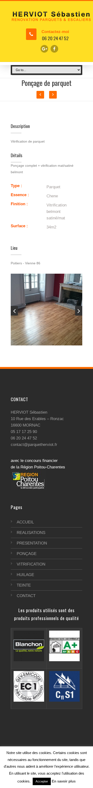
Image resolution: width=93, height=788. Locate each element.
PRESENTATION (32, 543)
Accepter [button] (42, 781)
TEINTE (24, 585)
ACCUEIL (25, 522)
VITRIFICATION (31, 564)
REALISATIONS (31, 532)
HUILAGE (25, 574)
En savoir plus (64, 781)
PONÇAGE (26, 553)
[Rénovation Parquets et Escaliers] (46, 16)
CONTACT (26, 596)
